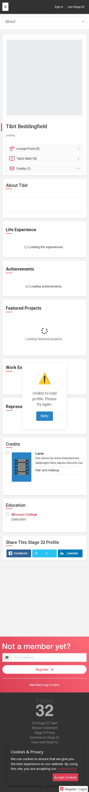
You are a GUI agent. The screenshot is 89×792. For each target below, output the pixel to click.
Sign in (59, 6)
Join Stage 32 (75, 6)
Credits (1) (23, 168)
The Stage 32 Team (45, 723)
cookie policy (67, 768)
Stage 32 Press (44, 732)
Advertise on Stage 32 (44, 737)
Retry (45, 416)
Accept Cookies (65, 777)
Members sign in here (44, 685)
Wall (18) (26, 158)
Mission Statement (44, 728)
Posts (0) (28, 148)
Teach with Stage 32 (44, 742)
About (10, 21)
